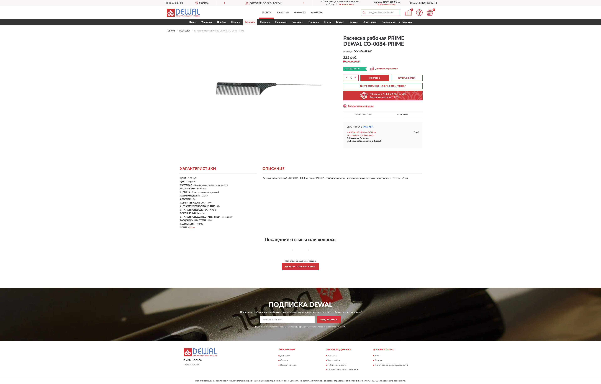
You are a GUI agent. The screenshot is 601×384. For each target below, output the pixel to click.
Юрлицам (283, 13)
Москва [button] (368, 127)
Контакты (317, 13)
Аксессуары (369, 22)
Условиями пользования (328, 327)
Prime (192, 227)
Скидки (379, 360)
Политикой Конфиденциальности (301, 327)
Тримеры (313, 22)
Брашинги (297, 22)
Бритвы (353, 22)
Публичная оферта (337, 365)
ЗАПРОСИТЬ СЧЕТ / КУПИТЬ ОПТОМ (384, 86)
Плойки (221, 22)
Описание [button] (402, 115)
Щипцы (235, 22)
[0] (429, 12)
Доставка (285, 356)
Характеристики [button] (363, 115)
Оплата (284, 360)
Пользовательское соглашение (343, 370)
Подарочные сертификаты (397, 22)
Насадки (265, 22)
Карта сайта (334, 360)
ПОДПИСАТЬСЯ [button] (328, 320)
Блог (377, 356)
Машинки (206, 22)
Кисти (327, 22)
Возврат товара (288, 365)
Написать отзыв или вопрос (300, 266)
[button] (386, 4)
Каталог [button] (267, 13)
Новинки (300, 13)
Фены (192, 22)
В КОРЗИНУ (374, 78)
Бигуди (340, 22)
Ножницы (280, 22)
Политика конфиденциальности (391, 365)
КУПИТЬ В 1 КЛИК (406, 78)
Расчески (250, 22)
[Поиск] (364, 13)
